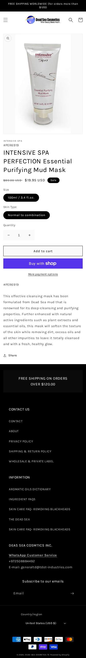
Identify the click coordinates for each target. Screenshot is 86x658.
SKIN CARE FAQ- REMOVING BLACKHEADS (39, 509)
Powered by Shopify (59, 655)
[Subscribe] (72, 593)
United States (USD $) (41, 623)
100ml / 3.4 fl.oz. (21, 197)
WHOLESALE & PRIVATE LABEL (31, 461)
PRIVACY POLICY (21, 441)
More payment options (43, 274)
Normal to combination (26, 215)
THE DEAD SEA (19, 519)
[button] (5, 20)
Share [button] (12, 355)
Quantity (9, 225)
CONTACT (15, 421)
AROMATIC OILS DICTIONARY (30, 489)
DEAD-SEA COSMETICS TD (37, 655)
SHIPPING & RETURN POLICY (30, 451)
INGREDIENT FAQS (22, 499)
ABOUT (14, 431)
